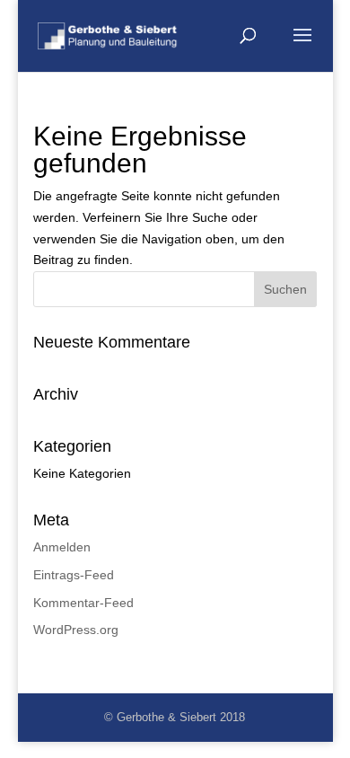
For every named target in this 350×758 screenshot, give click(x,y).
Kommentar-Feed (83, 602)
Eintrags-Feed (73, 575)
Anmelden (62, 547)
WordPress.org (75, 629)
